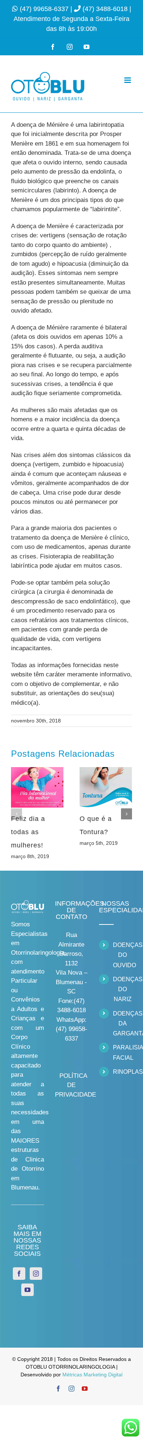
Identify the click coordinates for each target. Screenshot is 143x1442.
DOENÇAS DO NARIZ (122, 989)
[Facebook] (19, 1273)
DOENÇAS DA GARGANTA (122, 1023)
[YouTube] (27, 1289)
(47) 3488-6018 (105, 9)
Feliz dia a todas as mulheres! (28, 832)
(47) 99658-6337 (45, 9)
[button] (16, 813)
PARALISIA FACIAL (122, 1052)
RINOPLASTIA (122, 1072)
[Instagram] (36, 1273)
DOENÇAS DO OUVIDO (122, 955)
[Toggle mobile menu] (128, 80)
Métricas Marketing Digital (92, 1374)
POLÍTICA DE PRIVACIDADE (75, 1085)
